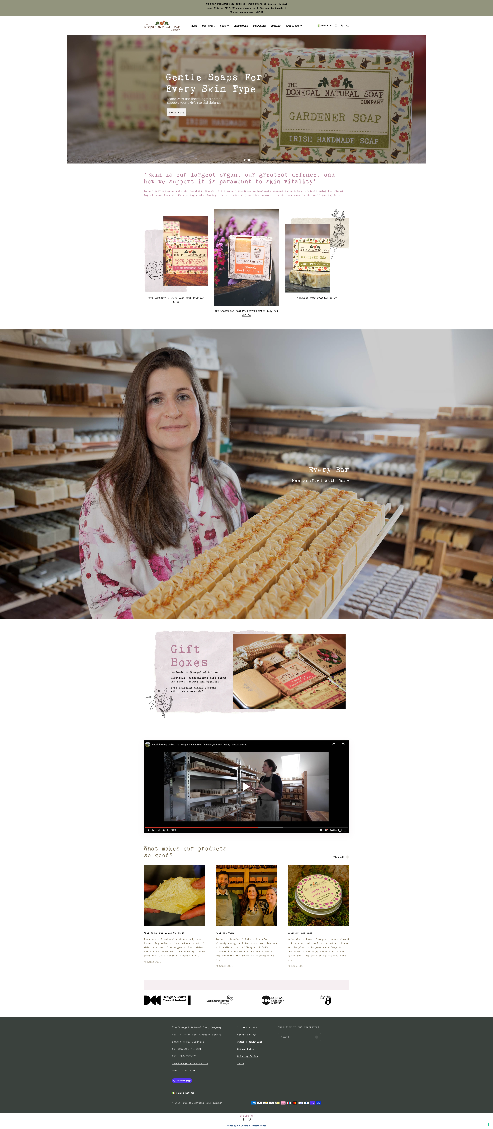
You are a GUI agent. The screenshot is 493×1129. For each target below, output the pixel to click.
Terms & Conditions (249, 1042)
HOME (194, 25)
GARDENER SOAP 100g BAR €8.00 (317, 297)
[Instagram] (249, 1120)
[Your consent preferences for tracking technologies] (488, 1124)
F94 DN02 (196, 1049)
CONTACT (275, 25)
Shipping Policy (247, 1056)
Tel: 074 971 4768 (184, 1070)
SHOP (223, 25)
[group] (246, 674)
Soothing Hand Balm (300, 933)
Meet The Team (225, 933)
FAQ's (240, 1063)
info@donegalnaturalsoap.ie (190, 1063)
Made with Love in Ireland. (342, 95)
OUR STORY (208, 25)
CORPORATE (259, 25)
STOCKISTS (292, 25)
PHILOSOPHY (241, 25)
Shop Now (356, 109)
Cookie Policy (246, 1034)
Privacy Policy (247, 1027)
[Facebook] (243, 1120)
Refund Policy (246, 1049)
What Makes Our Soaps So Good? (164, 933)
